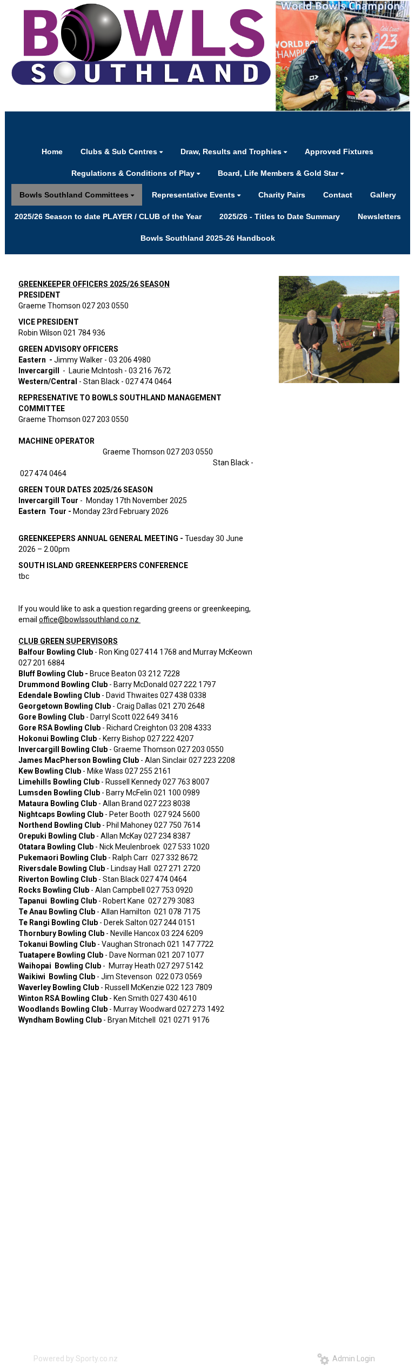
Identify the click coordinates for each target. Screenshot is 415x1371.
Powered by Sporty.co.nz (76, 1358)
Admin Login (352, 1358)
